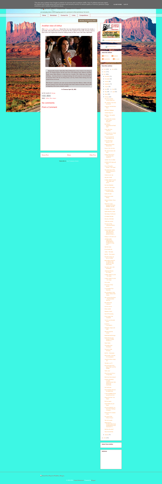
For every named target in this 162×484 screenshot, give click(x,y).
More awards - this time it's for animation (110, 356)
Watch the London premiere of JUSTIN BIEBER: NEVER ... (110, 205)
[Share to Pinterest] (50, 96)
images (57, 29)
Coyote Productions (79, 480)
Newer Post (45, 155)
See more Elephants (109, 185)
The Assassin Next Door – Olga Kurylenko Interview (110, 299)
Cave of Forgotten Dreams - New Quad (110, 166)
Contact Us (64, 15)
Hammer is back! (108, 311)
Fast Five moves (108, 306)
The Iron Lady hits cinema (109, 332)
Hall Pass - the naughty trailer (110, 115)
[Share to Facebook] (48, 96)
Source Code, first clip (110, 148)
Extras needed (108, 309)
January (107, 434)
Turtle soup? (107, 370)
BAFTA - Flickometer (109, 353)
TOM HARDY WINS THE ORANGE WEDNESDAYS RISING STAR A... (110, 232)
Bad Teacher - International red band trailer (110, 125)
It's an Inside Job (108, 249)
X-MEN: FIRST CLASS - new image (110, 279)
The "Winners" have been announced (110, 103)
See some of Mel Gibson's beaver (109, 417)
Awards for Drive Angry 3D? (110, 359)
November (107, 79)
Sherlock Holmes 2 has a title (110, 200)
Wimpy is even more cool (110, 236)
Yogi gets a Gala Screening (108, 349)
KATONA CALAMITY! (108, 324)
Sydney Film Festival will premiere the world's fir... (109, 156)
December (107, 76)
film (51, 98)
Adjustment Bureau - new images (109, 271)
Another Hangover (109, 112)
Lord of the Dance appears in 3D (109, 141)
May (106, 91)
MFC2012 (106, 56)
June (113, 89)
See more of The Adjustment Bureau (110, 224)
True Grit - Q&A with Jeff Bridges (109, 267)
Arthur (47, 98)
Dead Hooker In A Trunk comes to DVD (110, 133)
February (107, 96)
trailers (46, 29)
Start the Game (108, 247)
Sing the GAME (108, 177)
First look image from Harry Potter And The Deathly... (110, 367)
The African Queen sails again (110, 151)
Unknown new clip (109, 175)
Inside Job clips (108, 193)
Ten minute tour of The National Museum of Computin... (110, 171)
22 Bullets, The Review (110, 209)
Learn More (118, 4)
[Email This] (43, 96)
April (113, 91)
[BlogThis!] (44, 96)
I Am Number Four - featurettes (109, 289)
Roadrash (116, 56)
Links (73, 15)
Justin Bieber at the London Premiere (109, 190)
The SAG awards (108, 420)
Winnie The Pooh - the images (110, 398)
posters (51, 29)
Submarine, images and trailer (110, 328)
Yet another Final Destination (108, 346)
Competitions (84, 15)
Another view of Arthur (110, 159)
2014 (105, 69)
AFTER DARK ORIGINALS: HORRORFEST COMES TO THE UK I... (109, 241)
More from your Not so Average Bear (110, 373)
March (106, 94)
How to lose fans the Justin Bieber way (109, 137)
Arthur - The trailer (109, 252)
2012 (105, 71)
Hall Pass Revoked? (109, 429)
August (106, 86)
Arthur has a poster (109, 221)
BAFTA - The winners (110, 254)
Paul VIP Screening (109, 314)
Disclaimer (53, 15)
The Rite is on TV (109, 363)
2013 (113, 69)
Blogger (93, 480)
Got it (126, 4)
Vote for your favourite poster (110, 320)
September (107, 84)
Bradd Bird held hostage (110, 335)
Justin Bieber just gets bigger (109, 404)
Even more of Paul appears (109, 285)
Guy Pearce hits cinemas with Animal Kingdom (110, 120)
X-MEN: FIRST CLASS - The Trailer (110, 275)
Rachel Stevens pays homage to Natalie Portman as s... (109, 339)
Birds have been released (110, 377)
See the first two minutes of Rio (110, 413)
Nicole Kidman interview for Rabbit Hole (110, 390)
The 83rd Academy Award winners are (109, 99)
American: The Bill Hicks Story (110, 107)
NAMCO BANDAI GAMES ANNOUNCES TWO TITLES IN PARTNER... (110, 382)
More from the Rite (109, 431)
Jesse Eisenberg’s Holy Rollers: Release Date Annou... (110, 294)
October (107, 81)
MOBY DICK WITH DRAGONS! (109, 145)
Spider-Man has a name (110, 211)
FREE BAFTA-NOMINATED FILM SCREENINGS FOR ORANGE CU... (110, 424)
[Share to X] (46, 96)
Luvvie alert (107, 282)
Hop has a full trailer (109, 219)
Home (44, 15)
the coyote (117, 59)
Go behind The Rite (109, 216)
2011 (105, 74)
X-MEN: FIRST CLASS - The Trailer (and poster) (110, 181)
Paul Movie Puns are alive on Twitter (109, 257)
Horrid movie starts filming (109, 196)
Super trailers (108, 343)
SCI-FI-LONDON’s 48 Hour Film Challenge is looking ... (110, 409)
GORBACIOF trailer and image (110, 162)
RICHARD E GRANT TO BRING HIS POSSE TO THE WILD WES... (110, 262)
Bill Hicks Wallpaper (109, 110)
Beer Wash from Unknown (108, 303)
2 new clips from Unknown (108, 129)
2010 (105, 438)
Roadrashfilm (107, 59)
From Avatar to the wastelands (109, 317)
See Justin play (108, 387)
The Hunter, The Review (110, 214)
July (106, 89)
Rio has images (108, 401)
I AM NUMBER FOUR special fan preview (110, 394)
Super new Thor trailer (110, 187)
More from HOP (108, 227)
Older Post (93, 155)
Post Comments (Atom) (72, 161)
